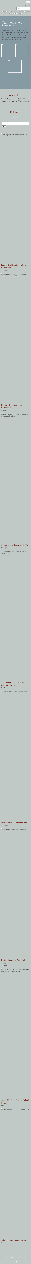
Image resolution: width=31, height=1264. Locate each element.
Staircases (6, 101)
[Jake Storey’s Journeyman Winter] (15, 692)
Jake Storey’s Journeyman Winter (15, 822)
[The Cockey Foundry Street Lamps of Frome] (15, 553)
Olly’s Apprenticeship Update (13, 1240)
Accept (15, 1261)
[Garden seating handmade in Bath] (15, 416)
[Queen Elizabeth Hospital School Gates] (15, 971)
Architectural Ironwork (22, 99)
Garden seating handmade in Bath (15, 545)
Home (3, 99)
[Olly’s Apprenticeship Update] (15, 1109)
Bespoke (10, 99)
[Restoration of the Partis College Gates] (15, 829)
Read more (26, 1257)
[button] (27, 2)
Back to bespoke (8, 17)
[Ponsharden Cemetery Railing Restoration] (15, 136)
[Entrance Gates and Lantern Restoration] (15, 276)
